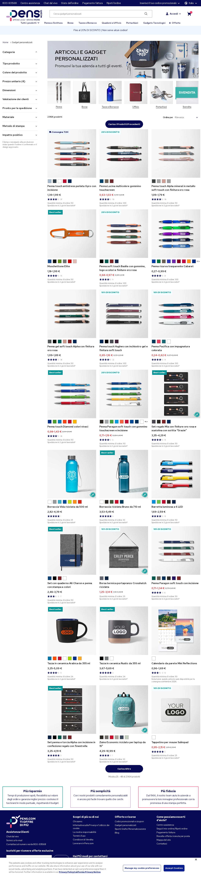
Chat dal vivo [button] (50, 3)
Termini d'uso (79, 835)
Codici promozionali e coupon (129, 821)
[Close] (196, 859)
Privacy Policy (66, 872)
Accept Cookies (174, 868)
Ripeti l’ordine (113, 3)
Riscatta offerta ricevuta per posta (173, 836)
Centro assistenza (30, 3)
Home (6, 42)
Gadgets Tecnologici (154, 22)
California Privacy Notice (87, 872)
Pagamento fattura (92, 3)
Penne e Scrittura (53, 22)
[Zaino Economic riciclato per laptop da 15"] (123, 709)
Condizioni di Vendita (83, 839)
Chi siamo (77, 821)
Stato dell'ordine (70, 3)
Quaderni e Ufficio (111, 22)
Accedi (174, 13)
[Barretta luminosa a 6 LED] (176, 474)
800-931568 (10, 3)
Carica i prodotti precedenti (124, 124)
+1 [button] (197, 261)
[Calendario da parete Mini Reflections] (176, 630)
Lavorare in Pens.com (83, 843)
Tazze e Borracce (88, 22)
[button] (30, 21)
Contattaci (162, 843)
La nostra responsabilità (84, 832)
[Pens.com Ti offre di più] (20, 821)
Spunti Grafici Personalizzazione (130, 828)
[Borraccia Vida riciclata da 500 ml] (71, 474)
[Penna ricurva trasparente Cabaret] (176, 233)
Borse (70, 22)
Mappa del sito (164, 839)
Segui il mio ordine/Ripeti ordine (172, 828)
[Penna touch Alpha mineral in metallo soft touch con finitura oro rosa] (176, 153)
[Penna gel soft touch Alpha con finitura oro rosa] (71, 314)
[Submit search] (146, 13)
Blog (117, 832)
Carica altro (124, 768)
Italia (191, 3)
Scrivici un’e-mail (14, 840)
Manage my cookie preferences (142, 868)
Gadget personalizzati (125, 825)
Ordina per (168, 117)
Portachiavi (132, 22)
